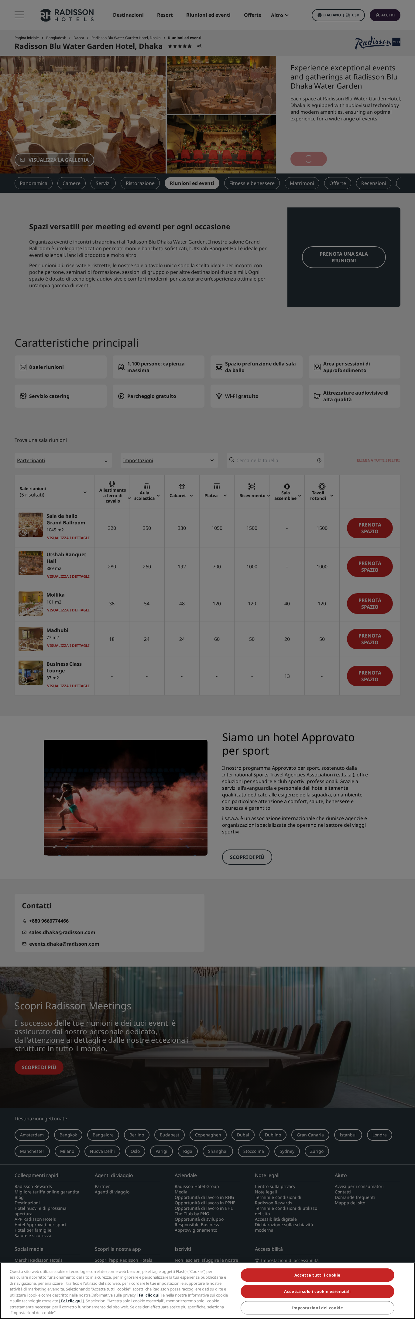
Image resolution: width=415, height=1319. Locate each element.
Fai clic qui (149, 1295)
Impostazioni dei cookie (317, 1308)
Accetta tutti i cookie (317, 1275)
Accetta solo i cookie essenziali (317, 1291)
